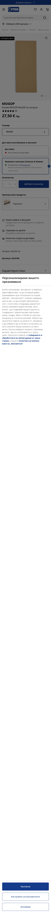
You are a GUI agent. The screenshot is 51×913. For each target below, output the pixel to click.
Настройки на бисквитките (25, 896)
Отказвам (26, 907)
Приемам (25, 886)
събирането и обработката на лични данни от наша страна (22, 338)
